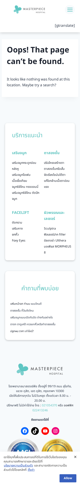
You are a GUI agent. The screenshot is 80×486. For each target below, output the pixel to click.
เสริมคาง (17, 228)
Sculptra (50, 228)
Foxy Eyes (18, 240)
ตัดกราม (17, 222)
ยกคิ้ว (15, 234)
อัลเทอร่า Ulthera (55, 240)
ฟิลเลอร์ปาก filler (55, 234)
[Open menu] (70, 9)
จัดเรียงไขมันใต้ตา (54, 175)
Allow (68, 478)
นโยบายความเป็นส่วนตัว (18, 466)
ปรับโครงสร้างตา (54, 163)
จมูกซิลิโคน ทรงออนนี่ (25, 187)
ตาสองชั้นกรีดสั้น (54, 169)
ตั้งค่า (31, 470)
